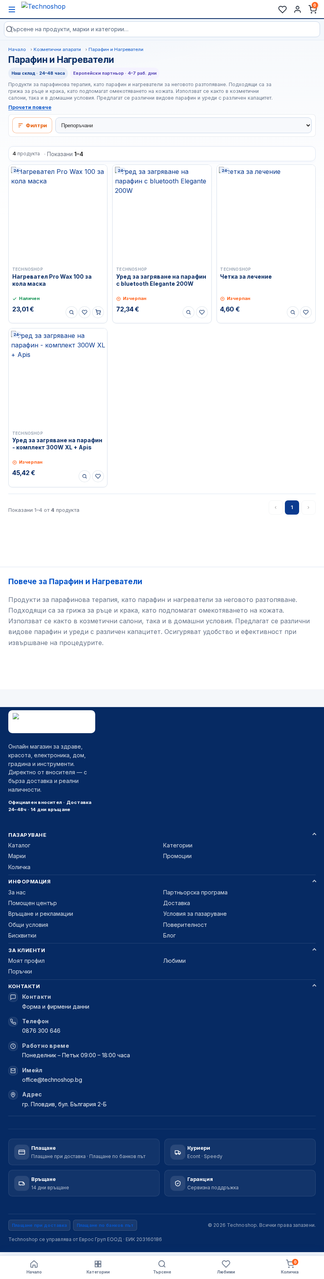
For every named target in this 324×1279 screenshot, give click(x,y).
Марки (17, 856)
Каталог (19, 845)
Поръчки (20, 971)
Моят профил (26, 960)
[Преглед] (71, 312)
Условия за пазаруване (195, 913)
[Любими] (282, 9)
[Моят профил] (297, 9)
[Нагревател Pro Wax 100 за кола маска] (58, 214)
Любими (174, 960)
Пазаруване (27, 835)
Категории (177, 845)
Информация (29, 881)
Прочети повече (29, 107)
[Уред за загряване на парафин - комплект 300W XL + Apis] (58, 377)
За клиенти (26, 950)
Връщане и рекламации (40, 913)
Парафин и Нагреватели (116, 49)
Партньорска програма (195, 892)
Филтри (36, 125)
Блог (169, 935)
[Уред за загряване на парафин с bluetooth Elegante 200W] (162, 214)
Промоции (177, 856)
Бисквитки (22, 935)
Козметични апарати (57, 49)
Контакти (24, 986)
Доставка (176, 903)
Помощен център (32, 903)
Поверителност (185, 924)
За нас (17, 892)
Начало (17, 49)
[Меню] (12, 9)
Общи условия (28, 924)
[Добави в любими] (84, 312)
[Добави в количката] (98, 312)
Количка (19, 867)
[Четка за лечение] (266, 214)
